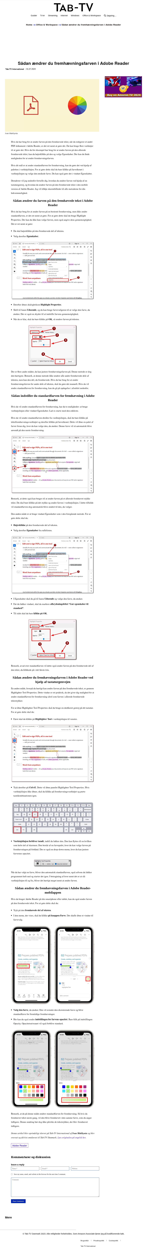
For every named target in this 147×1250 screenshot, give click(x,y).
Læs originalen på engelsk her (72, 1137)
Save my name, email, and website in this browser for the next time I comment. (40, 1174)
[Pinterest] (18, 74)
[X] (12, 74)
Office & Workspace (47, 24)
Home (29, 24)
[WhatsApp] (23, 74)
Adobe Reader (19, 1145)
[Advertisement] (73, 43)
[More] (28, 74)
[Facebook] (7, 74)
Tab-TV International (14, 69)
